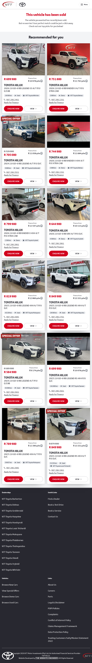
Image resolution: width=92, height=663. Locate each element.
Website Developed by (38, 658)
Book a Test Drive (55, 504)
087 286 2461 (12, 99)
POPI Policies (54, 608)
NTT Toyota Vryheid (10, 564)
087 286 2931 (12, 172)
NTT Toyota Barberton (12, 499)
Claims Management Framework (62, 626)
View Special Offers (10, 590)
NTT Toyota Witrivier (11, 570)
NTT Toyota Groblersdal (12, 510)
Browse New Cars (10, 584)
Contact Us (53, 516)
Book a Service (54, 510)
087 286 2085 (12, 316)
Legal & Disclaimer (56, 602)
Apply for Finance (11, 102)
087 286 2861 (12, 244)
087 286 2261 (57, 99)
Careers (51, 590)
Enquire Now (13, 108)
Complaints (53, 614)
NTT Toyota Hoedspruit (12, 522)
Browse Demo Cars (10, 596)
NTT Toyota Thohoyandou (13, 546)
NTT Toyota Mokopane (12, 534)
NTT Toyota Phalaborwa (12, 540)
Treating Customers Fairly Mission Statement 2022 (68, 639)
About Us (52, 584)
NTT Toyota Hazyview (11, 516)
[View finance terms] (41, 81)
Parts (50, 596)
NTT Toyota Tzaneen (11, 552)
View (32, 108)
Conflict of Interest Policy (59, 620)
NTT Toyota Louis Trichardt (14, 528)
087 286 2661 (12, 392)
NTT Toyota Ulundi (10, 558)
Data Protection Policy (58, 632)
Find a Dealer (54, 499)
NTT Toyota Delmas (10, 504)
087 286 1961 (57, 470)
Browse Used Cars (10, 602)
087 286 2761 (57, 316)
